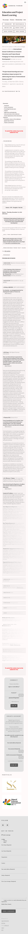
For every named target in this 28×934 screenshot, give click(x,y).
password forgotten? (14, 697)
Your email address (14, 743)
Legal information (5, 921)
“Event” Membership (15, 645)
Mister (5, 842)
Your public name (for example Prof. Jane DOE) (14, 736)
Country (3, 863)
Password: (14, 692)
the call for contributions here (12, 243)
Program (6, 110)
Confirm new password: (14, 755)
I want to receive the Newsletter (15, 761)
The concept (6, 19)
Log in (2, 927)
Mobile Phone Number (6, 904)
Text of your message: (8, 881)
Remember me (15, 701)
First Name (6, 844)
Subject (5, 875)
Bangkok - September (20, 27)
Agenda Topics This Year (9, 120)
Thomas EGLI (20, 587)
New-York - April (8, 27)
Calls (24, 19)
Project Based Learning (20, 24)
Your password (14, 749)
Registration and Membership (10, 112)
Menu (25, 2)
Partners (12, 19)
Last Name (6, 851)
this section (7, 251)
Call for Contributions (8, 107)
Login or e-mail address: (14, 686)
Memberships (19, 19)
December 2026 (8, 24)
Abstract (8, 293)
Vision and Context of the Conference (11, 114)
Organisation (4, 857)
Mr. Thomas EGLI (7, 274)
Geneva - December (20, 31)
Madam (5, 840)
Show (21, 695)
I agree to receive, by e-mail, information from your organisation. (13, 901)
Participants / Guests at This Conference (12, 119)
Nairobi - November (8, 31)
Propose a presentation (9, 122)
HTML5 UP (6, 925)
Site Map (3, 923)
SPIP (2, 930)
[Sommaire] (2, 141)
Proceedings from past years (10, 109)
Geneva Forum (6, 275)
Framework (6, 105)
